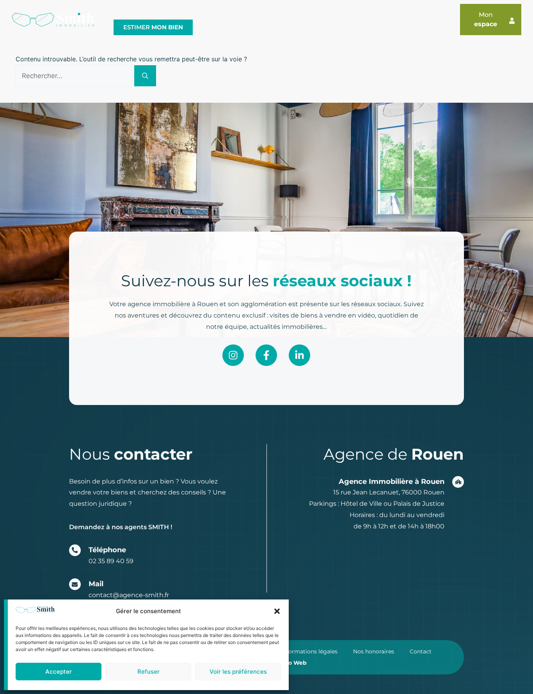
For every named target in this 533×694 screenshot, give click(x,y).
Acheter (252, 12)
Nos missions (198, 12)
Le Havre (153, 12)
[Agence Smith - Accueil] (53, 19)
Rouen (119, 12)
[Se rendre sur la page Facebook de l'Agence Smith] (266, 355)
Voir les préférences (238, 671)
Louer (295, 12)
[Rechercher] (145, 75)
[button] (277, 611)
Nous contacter (351, 12)
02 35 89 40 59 (111, 561)
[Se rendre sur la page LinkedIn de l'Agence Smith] (299, 355)
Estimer (153, 27)
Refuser (148, 671)
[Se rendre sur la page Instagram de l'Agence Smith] (233, 355)
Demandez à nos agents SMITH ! (120, 527)
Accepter (58, 671)
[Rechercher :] (75, 76)
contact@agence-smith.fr (129, 595)
